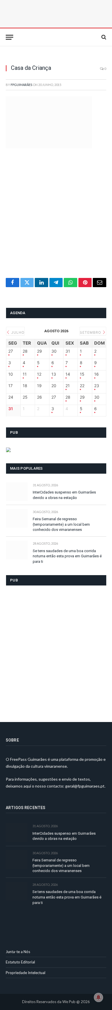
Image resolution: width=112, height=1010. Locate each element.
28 (25, 351)
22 (82, 385)
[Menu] (9, 37)
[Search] (103, 37)
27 (10, 351)
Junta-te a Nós (18, 951)
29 (39, 351)
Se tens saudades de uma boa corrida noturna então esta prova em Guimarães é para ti (67, 556)
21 (67, 385)
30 (54, 351)
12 (39, 374)
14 (67, 374)
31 (67, 351)
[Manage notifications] (98, 997)
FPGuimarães (21, 85)
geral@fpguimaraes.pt (85, 786)
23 (96, 385)
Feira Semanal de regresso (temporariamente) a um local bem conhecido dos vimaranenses (61, 524)
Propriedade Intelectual (25, 972)
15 (82, 374)
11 (25, 374)
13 (53, 374)
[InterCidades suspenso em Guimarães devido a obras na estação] (17, 491)
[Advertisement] (56, 219)
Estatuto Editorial (20, 962)
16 (96, 374)
